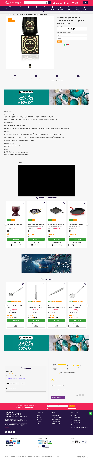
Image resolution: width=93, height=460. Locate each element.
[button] (46, 3)
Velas (14, 14)
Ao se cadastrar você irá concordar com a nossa (58, 408)
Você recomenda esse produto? (57, 385)
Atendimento (62, 11)
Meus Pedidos (68, 3)
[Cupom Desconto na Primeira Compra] (46, 350)
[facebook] (66, 45)
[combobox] (37, 2)
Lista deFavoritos (76, 3)
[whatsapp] (64, 45)
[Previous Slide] (17, 12)
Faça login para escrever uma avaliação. (16, 378)
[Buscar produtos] (49, 2)
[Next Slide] (43, 12)
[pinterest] (68, 45)
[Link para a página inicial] (10, 14)
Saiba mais (7, 427)
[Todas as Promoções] (46, 272)
